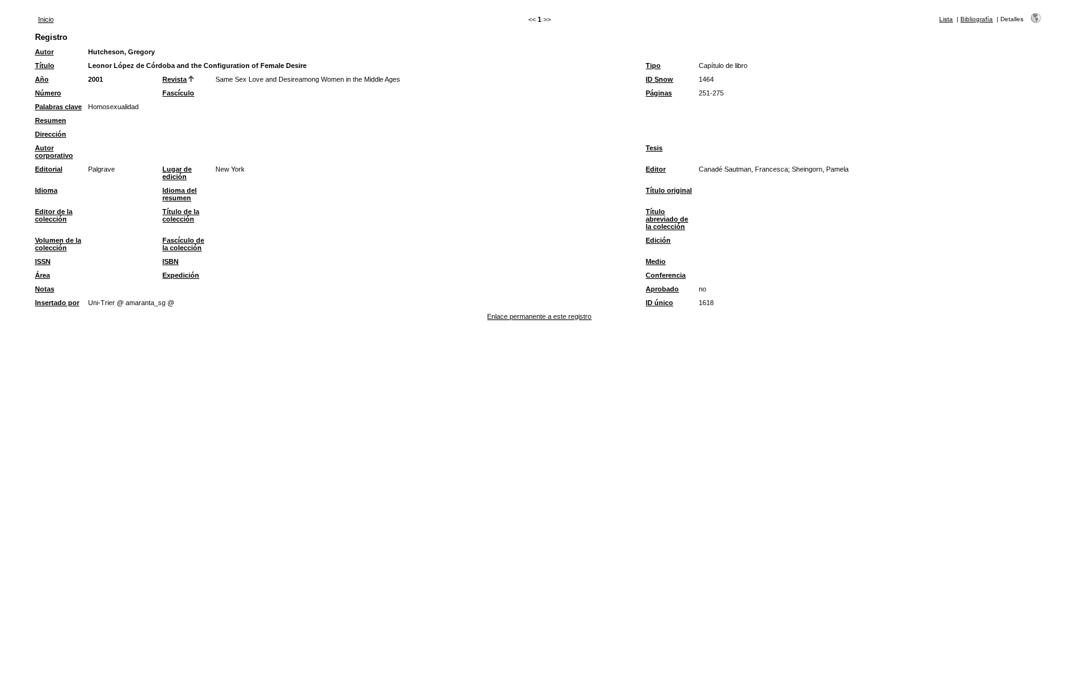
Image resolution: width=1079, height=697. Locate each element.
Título (44, 65)
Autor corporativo (54, 151)
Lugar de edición (177, 172)
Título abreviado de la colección (667, 219)
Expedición (180, 275)
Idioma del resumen (179, 194)
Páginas (659, 93)
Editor (656, 169)
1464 (706, 79)
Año (42, 79)
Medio (656, 261)
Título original (669, 190)
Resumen (50, 120)
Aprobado (662, 289)
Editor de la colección (53, 215)
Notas (44, 289)
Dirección (50, 134)
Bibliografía (976, 19)
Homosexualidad (113, 106)
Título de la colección (180, 215)
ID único (659, 302)
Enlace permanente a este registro (539, 316)
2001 (95, 79)
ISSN (43, 261)
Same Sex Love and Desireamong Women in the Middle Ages (307, 79)
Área (42, 275)
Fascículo (178, 93)
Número (48, 93)
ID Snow (659, 79)
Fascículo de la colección (183, 243)
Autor (44, 52)
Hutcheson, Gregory (121, 52)
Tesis (654, 148)
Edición (658, 240)
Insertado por (57, 302)
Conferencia (666, 275)
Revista (174, 79)
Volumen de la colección (58, 243)
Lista (946, 19)
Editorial (48, 169)
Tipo (653, 65)
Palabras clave (58, 106)
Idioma (46, 190)
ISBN (170, 261)
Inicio (46, 19)
